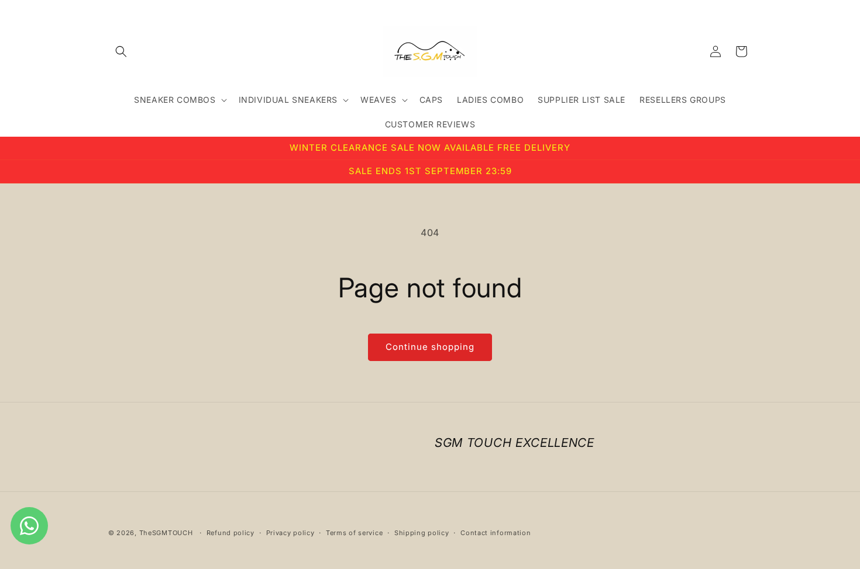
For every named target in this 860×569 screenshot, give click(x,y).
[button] (121, 51)
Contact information (495, 532)
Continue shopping (430, 346)
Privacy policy (290, 532)
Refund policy (230, 532)
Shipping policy (421, 532)
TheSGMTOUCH (166, 533)
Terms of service (354, 532)
